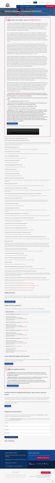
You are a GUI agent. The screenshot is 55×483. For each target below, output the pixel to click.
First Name (6, 422)
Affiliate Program (42, 2)
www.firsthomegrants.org (46, 475)
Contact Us (33, 6)
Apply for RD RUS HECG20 (24, 322)
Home (18, 6)
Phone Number (7, 432)
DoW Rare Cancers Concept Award (10, 462)
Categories (27, 6)
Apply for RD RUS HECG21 (24, 330)
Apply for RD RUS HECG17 (32, 20)
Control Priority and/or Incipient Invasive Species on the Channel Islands (22, 290)
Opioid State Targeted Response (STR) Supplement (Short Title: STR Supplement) (22, 287)
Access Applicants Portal (12, 385)
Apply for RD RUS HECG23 (24, 338)
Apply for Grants (50, 6)
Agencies (22, 6)
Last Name (6, 426)
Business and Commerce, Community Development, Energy (30, 285)
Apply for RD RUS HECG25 (18, 346)
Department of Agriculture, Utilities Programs (27, 283)
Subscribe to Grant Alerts (43, 457)
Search (35, 2)
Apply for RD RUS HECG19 (24, 314)
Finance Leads (48, 2)
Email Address (7, 429)
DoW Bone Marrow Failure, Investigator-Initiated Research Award (15, 459)
